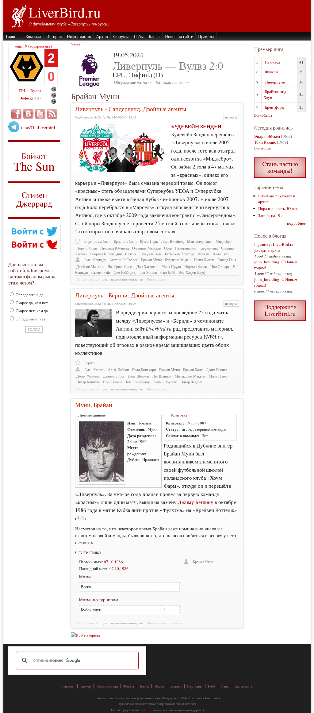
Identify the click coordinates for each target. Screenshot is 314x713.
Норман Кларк (195, 266)
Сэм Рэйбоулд (125, 272)
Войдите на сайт (89, 279)
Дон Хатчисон (147, 266)
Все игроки (262, 148)
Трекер (85, 686)
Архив (102, 36)
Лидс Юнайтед (172, 241)
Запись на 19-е (270, 215)
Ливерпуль (275, 82)
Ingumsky (262, 244)
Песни (159, 686)
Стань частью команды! (280, 167)
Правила (206, 36)
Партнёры (194, 686)
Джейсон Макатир (90, 266)
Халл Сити (221, 254)
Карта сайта (243, 686)
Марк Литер (218, 376)
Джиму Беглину (195, 502)
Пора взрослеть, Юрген (278, 208)
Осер (168, 248)
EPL (22, 90)
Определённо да (29, 294)
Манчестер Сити (199, 241)
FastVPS (145, 710)
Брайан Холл (193, 369)
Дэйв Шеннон (138, 376)
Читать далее (156, 279)
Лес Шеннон (161, 376)
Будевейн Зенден (177, 260)
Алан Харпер (94, 369)
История (54, 36)
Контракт (179, 415)
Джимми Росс (113, 376)
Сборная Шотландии (106, 254)
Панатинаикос (185, 248)
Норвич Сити (86, 248)
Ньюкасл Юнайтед (114, 248)
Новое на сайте (179, 36)
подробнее (296, 223)
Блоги (154, 36)
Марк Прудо (171, 266)
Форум (128, 686)
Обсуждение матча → (133, 82)
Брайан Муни (151, 260)
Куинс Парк (149, 241)
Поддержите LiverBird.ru (280, 310)
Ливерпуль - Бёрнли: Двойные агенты (124, 295)
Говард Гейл (226, 260)
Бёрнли (89, 363)
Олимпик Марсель (146, 248)
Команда (33, 36)
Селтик (130, 254)
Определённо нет (30, 319)
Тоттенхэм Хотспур (179, 254)
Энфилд (26, 98)
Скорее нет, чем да (31, 310)
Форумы (120, 36)
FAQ (211, 686)
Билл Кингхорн (144, 369)
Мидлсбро (224, 241)
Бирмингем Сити (97, 241)
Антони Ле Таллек (123, 260)
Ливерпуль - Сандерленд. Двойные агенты (130, 109)
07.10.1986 (113, 561)
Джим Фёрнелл (88, 376)
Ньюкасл (272, 62)
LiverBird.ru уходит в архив (273, 247)
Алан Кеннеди (95, 260)
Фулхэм (203, 254)
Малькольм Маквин (190, 376)
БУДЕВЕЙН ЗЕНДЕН (196, 126)
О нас (224, 686)
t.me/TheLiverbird (38, 127)
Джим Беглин (216, 369)
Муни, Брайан (93, 405)
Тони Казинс (265, 142)
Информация (79, 36)
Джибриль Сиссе (120, 266)
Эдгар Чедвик (191, 382)
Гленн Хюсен (204, 260)
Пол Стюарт (219, 266)
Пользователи (107, 686)
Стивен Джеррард (34, 200)
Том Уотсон (148, 272)
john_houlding (266, 262)
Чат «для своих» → (172, 82)
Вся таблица (263, 115)
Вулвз (35, 90)
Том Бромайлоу (137, 382)
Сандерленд (209, 248)
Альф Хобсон (118, 369)
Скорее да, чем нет (31, 302)
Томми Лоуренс (165, 382)
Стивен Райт (100, 272)
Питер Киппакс (88, 382)
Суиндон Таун (150, 254)
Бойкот (34, 161)
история (231, 117)
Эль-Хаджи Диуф (191, 272)
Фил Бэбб (167, 272)
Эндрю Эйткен (267, 136)
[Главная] (18, 15)
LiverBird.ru (65, 11)
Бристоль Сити (125, 241)
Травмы (176, 623)
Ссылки (176, 686)
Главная (13, 36)
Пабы (139, 36)
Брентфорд (274, 107)
